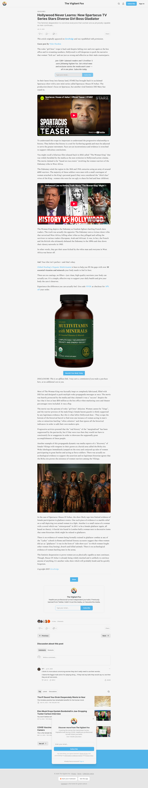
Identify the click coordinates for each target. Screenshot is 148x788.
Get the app (84, 779)
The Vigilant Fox (54, 702)
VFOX (88, 286)
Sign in (141, 4)
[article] (74, 701)
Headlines (41, 11)
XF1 (43, 669)
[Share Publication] (123, 4)
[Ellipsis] (109, 668)
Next (104, 636)
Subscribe (131, 4)
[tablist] (46, 650)
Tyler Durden (55, 43)
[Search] (119, 4)
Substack (64, 784)
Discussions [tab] (53, 691)
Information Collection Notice (73, 755)
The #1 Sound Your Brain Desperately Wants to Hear (61, 697)
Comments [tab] (42, 650)
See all (41, 743)
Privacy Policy (89, 755)
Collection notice (88, 774)
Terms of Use (84, 753)
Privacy (73, 774)
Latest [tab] (45, 691)
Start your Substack (69, 779)
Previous (45, 636)
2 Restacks (60, 621)
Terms (79, 774)
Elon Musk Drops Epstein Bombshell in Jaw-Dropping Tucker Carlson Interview (62, 712)
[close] (93, 718)
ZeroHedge (69, 38)
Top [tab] (40, 691)
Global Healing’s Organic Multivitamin (54, 267)
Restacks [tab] (51, 650)
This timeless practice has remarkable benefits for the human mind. (60, 700)
